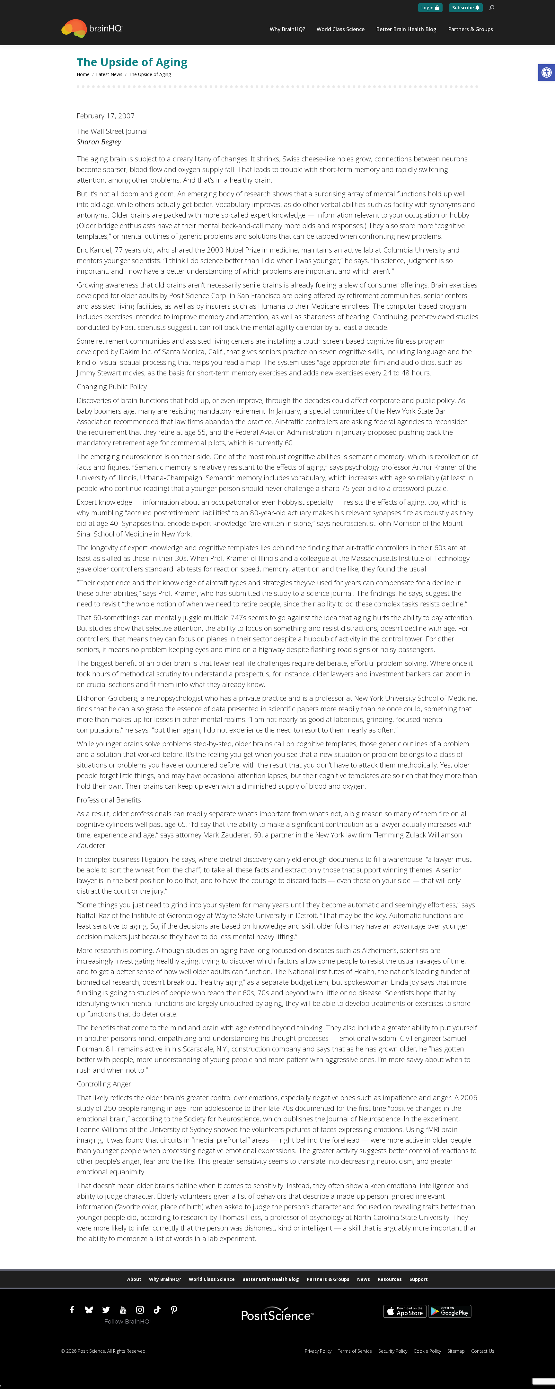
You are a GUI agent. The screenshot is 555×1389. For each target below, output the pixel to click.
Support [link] (419, 1279)
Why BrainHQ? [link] (165, 1279)
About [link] (134, 1279)
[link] (546, 72)
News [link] (363, 1279)
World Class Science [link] (212, 1279)
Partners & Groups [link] (328, 1279)
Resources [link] (390, 1279)
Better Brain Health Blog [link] (270, 1279)
